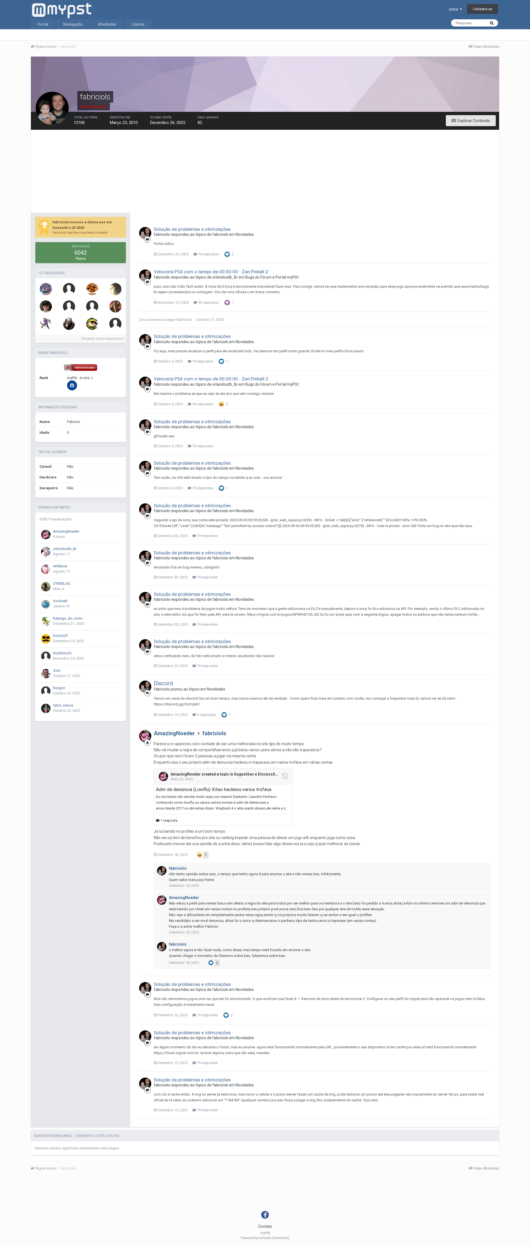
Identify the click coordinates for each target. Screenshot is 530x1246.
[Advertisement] (265, 171)
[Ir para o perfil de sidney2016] (115, 324)
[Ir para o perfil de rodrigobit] (69, 324)
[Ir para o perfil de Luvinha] (92, 306)
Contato (265, 1226)
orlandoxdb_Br (64, 549)
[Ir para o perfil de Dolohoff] (46, 639)
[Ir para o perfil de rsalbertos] (92, 289)
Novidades (245, 234)
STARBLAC (61, 583)
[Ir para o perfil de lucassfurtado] (46, 289)
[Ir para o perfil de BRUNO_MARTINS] (115, 289)
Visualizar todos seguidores (102, 338)
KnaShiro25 (62, 653)
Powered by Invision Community (265, 1238)
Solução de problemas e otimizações (192, 229)
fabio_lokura (63, 705)
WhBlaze (60, 566)
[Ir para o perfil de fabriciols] (145, 233)
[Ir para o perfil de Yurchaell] (46, 604)
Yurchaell (60, 601)
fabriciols (162, 234)
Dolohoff (60, 636)
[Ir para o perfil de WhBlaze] (46, 569)
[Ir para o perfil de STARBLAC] (46, 586)
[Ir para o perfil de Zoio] (46, 673)
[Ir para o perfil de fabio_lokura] (46, 708)
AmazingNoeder (66, 531)
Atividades (107, 24)
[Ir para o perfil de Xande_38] (46, 324)
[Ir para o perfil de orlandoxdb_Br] (46, 552)
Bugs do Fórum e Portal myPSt (272, 277)
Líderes (138, 24)
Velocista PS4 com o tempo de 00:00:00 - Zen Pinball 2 (211, 271)
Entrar (454, 9)
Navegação (73, 24)
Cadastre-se (482, 9)
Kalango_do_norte (67, 618)
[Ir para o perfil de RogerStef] (46, 306)
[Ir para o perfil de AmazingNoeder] (46, 534)
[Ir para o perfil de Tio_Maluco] (115, 306)
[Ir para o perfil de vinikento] (69, 289)
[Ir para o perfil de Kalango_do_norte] (46, 621)
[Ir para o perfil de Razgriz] (46, 691)
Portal (43, 24)
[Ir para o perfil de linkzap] (92, 324)
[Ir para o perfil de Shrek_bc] (69, 306)
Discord (163, 683)
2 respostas (206, 715)
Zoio (56, 670)
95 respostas (208, 302)
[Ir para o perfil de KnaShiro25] (46, 656)
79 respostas (208, 254)
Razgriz (59, 688)
